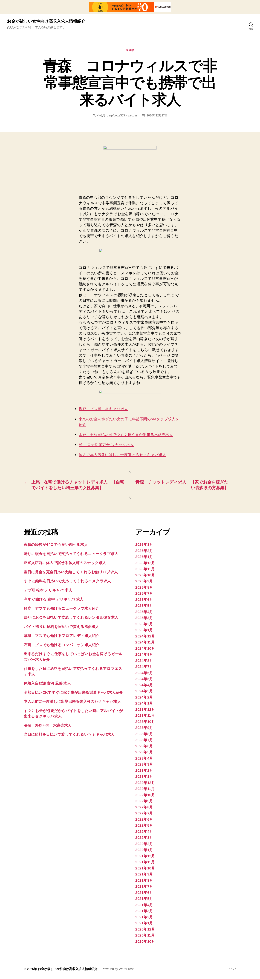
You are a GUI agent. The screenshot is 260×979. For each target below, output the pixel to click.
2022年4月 (144, 831)
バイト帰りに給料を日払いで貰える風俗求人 (61, 627)
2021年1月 (144, 923)
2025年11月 (145, 569)
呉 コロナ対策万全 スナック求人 (106, 444)
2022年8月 (144, 807)
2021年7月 (144, 886)
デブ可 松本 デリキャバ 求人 (48, 590)
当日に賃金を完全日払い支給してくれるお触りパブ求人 (71, 572)
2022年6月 (144, 819)
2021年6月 (144, 893)
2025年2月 (144, 624)
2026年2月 (144, 551)
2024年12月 (145, 636)
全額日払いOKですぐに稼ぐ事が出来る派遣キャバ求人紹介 (73, 692)
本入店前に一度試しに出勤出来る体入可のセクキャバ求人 (72, 701)
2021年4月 (144, 905)
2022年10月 (145, 795)
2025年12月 (145, 563)
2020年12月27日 (157, 115)
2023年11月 (145, 715)
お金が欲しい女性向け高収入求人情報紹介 (46, 21)
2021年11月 (145, 862)
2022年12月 (145, 783)
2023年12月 (145, 709)
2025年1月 (144, 630)
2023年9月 (144, 728)
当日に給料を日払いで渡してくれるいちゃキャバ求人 (69, 734)
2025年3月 (144, 618)
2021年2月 (144, 917)
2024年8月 (144, 661)
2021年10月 (145, 868)
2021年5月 (144, 899)
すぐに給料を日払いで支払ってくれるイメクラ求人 (67, 581)
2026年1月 (144, 557)
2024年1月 (144, 703)
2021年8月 (144, 880)
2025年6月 (144, 599)
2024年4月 (144, 685)
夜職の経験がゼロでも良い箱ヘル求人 (56, 544)
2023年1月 (144, 776)
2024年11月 (145, 642)
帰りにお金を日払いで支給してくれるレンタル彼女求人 (71, 617)
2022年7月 (144, 813)
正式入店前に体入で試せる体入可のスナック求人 (65, 563)
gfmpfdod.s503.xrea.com (122, 115)
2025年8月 (144, 587)
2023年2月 (144, 770)
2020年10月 (145, 941)
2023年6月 (144, 746)
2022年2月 (144, 844)
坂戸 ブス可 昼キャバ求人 (103, 409)
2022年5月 (144, 825)
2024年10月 (145, 648)
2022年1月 (144, 850)
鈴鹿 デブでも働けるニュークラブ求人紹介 (61, 608)
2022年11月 (145, 789)
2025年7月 (144, 593)
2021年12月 (145, 856)
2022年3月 (144, 837)
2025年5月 (144, 605)
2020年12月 (145, 929)
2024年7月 (144, 667)
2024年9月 (144, 654)
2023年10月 (145, 722)
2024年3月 (144, 691)
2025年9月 (144, 581)
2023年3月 (144, 764)
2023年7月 (144, 740)
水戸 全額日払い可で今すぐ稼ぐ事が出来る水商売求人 (126, 434)
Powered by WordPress (118, 969)
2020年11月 (145, 935)
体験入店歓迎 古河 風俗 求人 (47, 683)
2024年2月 (144, 697)
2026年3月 (144, 544)
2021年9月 (144, 874)
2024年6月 (144, 673)
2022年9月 (144, 801)
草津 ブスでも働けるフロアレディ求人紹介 (61, 636)
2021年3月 (144, 911)
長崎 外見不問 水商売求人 (48, 725)
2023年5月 (144, 752)
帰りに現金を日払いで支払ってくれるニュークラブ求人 (71, 554)
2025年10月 (145, 575)
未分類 (130, 49)
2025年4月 (144, 612)
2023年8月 (144, 734)
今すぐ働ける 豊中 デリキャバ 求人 (53, 599)
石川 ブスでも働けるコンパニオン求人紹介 (61, 645)
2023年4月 (144, 758)
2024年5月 (144, 679)
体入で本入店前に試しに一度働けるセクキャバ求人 (122, 455)
